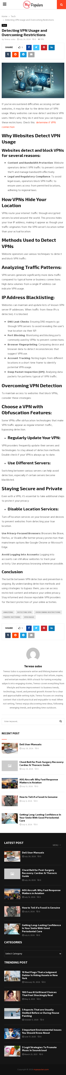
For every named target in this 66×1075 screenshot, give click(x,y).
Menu (55, 845)
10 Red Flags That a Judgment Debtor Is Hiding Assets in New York (40, 975)
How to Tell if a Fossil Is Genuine (38, 796)
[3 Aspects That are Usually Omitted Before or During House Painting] (12, 1013)
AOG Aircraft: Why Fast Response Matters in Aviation (38, 781)
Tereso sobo (10, 39)
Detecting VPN (24, 612)
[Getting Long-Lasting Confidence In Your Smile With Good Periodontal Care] (10, 818)
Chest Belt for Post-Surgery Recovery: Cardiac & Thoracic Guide (41, 763)
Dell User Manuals (30, 744)
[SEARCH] (60, 721)
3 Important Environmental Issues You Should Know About (41, 1031)
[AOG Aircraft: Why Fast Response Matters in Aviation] (10, 783)
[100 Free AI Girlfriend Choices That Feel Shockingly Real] (12, 996)
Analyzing (8, 612)
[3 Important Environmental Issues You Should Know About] (12, 1033)
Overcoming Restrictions (48, 612)
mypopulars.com (41, 1069)
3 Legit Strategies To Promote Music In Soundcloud (39, 1049)
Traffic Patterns (11, 617)
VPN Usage (29, 617)
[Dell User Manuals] (10, 748)
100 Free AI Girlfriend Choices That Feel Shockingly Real (39, 994)
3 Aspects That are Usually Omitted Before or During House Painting (40, 1012)
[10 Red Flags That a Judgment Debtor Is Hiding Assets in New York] (12, 976)
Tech (4, 25)
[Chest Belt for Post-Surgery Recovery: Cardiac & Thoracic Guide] (10, 766)
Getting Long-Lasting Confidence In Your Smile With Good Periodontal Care (40, 817)
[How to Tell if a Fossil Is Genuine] (10, 800)
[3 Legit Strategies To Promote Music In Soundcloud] (12, 1051)
